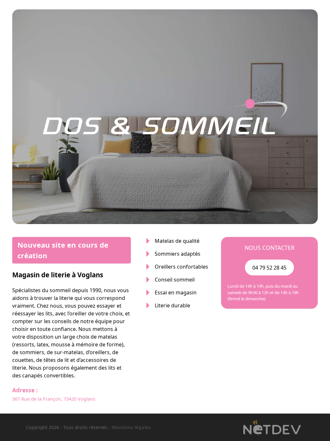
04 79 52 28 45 (269, 267)
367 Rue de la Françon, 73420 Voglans (53, 398)
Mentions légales (131, 427)
